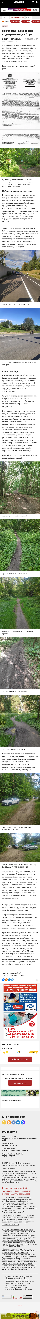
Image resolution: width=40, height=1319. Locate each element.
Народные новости (17, 17)
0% (7, 1052)
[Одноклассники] (6, 979)
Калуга (4, 26)
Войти (37, 2)
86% (18, 1052)
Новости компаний (11, 1100)
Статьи (28, 17)
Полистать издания (9, 1169)
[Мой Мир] (9, 979)
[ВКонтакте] (3, 979)
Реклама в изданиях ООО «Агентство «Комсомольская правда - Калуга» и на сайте (16, 1191)
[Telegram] (12, 979)
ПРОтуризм (26, 21)
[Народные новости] (33, 2)
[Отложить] (16, 42)
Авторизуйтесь (20, 1083)
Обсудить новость (20, 1059)
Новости (5, 17)
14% (3, 1052)
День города (15, 21)
